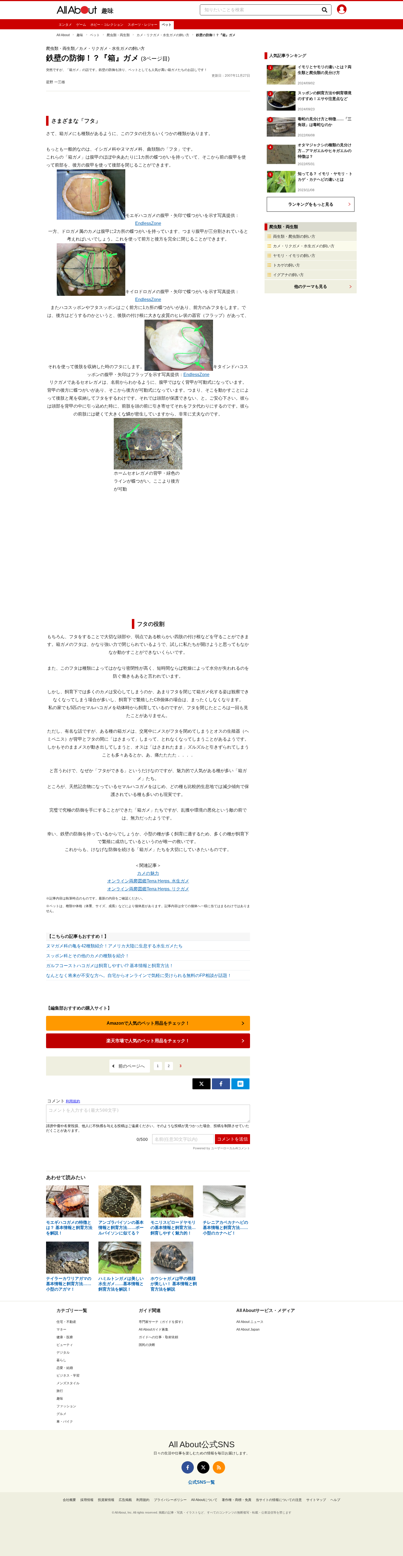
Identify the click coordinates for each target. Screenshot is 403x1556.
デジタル (63, 1352)
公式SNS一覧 (201, 1482)
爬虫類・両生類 (118, 35)
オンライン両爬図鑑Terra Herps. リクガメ (148, 889)
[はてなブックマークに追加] (240, 1083)
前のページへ (131, 1066)
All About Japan (248, 1329)
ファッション (66, 1406)
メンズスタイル (68, 1383)
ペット (167, 25)
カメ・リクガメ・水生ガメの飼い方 (163, 35)
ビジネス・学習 (68, 1375)
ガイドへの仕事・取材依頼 (158, 1337)
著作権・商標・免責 (236, 1500)
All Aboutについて (204, 1500)
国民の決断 (147, 1345)
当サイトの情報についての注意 (279, 1500)
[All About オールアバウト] (76, 11)
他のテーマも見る (310, 286)
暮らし (61, 1360)
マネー (61, 1329)
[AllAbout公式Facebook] (187, 1467)
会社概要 (69, 1500)
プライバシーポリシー (170, 1500)
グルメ (61, 1414)
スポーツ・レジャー (142, 25)
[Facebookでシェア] (221, 1083)
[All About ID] (342, 10)
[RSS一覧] (219, 1467)
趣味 (107, 10)
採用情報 (86, 1500)
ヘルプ (335, 1500)
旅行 (59, 1391)
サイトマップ (316, 1500)
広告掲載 (125, 1500)
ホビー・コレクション (106, 25)
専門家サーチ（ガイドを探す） (162, 1322)
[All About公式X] (203, 1467)
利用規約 (142, 1500)
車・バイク (64, 1421)
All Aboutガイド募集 (153, 1329)
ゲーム (81, 25)
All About (63, 35)
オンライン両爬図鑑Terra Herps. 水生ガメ (148, 881)
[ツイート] (201, 1083)
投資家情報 (106, 1500)
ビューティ (64, 1345)
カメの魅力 (148, 873)
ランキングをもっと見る (310, 204)
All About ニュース (249, 1322)
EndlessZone (148, 223)
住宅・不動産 (66, 1322)
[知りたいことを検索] (324, 9)
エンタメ (65, 25)
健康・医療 (64, 1337)
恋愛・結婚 (64, 1368)
